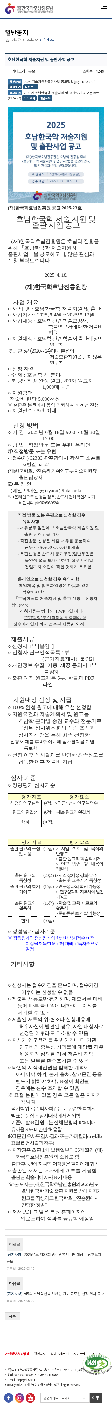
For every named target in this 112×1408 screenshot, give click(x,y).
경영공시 (39, 1354)
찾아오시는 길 (60, 1354)
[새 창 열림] (9, 1398)
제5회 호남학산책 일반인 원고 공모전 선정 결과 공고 (64, 1293)
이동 (95, 1397)
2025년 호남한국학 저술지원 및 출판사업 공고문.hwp (61, 92)
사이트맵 (79, 1354)
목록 (12, 1316)
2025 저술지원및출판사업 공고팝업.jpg (51, 81)
